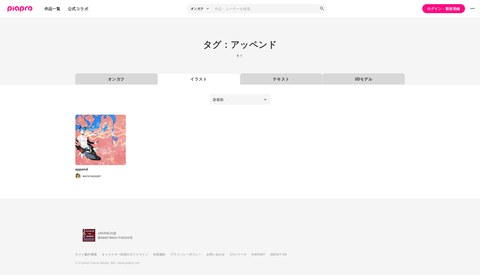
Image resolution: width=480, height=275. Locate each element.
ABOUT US (278, 254)
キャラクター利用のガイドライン (125, 254)
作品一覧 (52, 8)
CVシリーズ (238, 254)
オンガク (116, 79)
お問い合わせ (215, 254)
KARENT (258, 254)
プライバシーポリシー (185, 254)
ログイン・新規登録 (443, 8)
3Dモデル (364, 79)
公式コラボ (78, 8)
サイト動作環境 (86, 254)
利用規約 (159, 254)
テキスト (281, 79)
